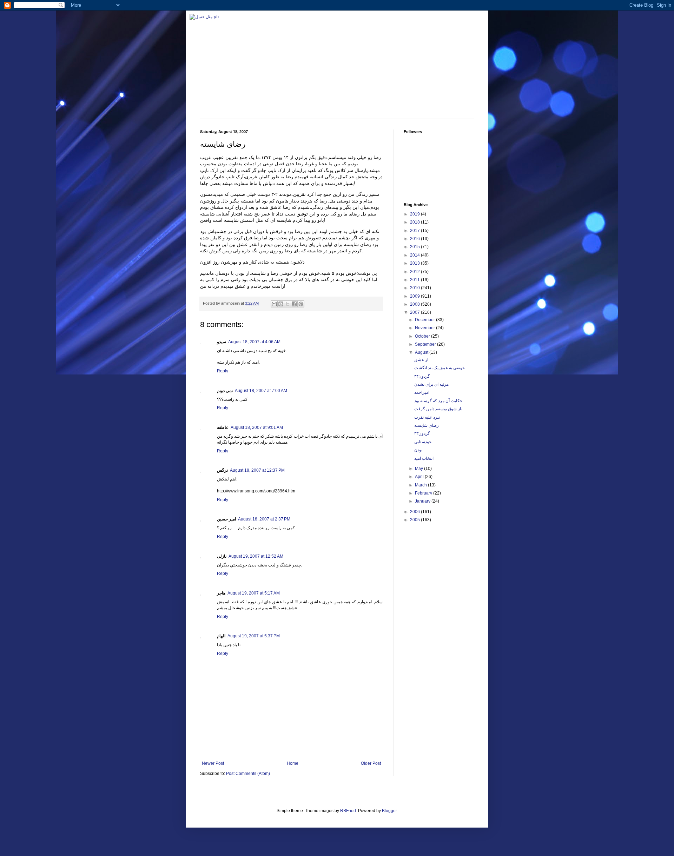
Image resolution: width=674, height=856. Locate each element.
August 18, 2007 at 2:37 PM (264, 519)
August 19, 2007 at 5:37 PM (253, 635)
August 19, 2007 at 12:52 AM (256, 556)
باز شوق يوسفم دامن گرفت (438, 408)
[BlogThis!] (280, 303)
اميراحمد (421, 392)
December (425, 319)
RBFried (348, 810)
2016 (415, 238)
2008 (415, 304)
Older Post (371, 763)
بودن (418, 449)
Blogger (389, 810)
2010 (415, 287)
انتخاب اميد (424, 458)
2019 (415, 214)
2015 (415, 246)
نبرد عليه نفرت (427, 417)
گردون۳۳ (422, 433)
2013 (415, 263)
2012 (415, 271)
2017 (415, 230)
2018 (415, 222)
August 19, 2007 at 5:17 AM (253, 593)
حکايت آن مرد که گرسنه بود (438, 400)
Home (292, 763)
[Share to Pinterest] (300, 303)
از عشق (421, 359)
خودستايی (422, 441)
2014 (415, 255)
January (423, 501)
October (423, 336)
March (421, 485)
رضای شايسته (426, 425)
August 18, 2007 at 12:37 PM (257, 470)
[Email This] (274, 303)
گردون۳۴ (422, 376)
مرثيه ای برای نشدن (431, 384)
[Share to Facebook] (294, 303)
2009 (415, 296)
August (422, 352)
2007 (415, 312)
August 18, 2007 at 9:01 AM (257, 427)
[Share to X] (287, 303)
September (426, 344)
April (420, 476)
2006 (415, 511)
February (424, 493)
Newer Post (213, 763)
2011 (415, 279)
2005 (415, 519)
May (419, 468)
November (425, 327)
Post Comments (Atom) (248, 773)
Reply (222, 371)
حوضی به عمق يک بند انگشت (439, 367)
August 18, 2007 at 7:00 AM (261, 390)
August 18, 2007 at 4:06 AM (254, 341)
